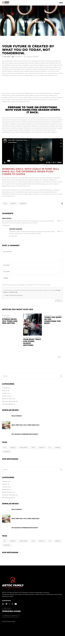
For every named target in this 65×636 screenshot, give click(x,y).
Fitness (38, 337)
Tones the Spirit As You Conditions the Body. (53, 320)
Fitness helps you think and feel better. (10, 321)
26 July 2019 (6, 315)
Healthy (41, 447)
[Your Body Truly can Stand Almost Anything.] (32, 324)
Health (4, 390)
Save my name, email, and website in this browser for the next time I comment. (27, 285)
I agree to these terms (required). (14, 295)
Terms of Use (13, 292)
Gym (5, 203)
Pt (49, 447)
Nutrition (7, 317)
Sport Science (7, 398)
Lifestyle (5, 393)
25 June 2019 (27, 337)
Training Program (32, 56)
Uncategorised (7, 404)
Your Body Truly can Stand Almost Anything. (32, 342)
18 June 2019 (18, 56)
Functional (23, 447)
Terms (4, 621)
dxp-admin (7, 56)
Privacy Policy (11, 621)
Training (23, 203)
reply (59, 220)
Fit (5, 447)
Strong (13, 203)
